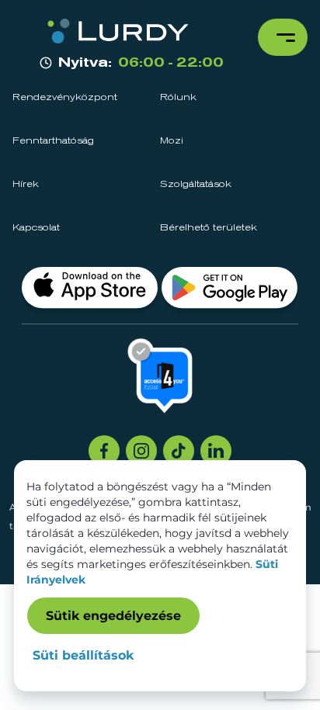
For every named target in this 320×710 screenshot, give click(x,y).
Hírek (25, 184)
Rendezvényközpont (64, 97)
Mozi (171, 141)
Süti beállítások (83, 655)
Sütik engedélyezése (113, 615)
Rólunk (178, 97)
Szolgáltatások (195, 184)
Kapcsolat (36, 228)
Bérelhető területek (208, 228)
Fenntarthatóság (53, 141)
